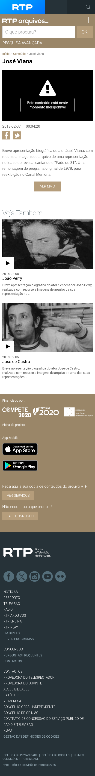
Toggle (88, 7)
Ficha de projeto (13, 425)
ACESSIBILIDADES (16, 689)
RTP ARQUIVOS (14, 616)
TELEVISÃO (11, 604)
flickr (60, 576)
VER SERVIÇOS (18, 495)
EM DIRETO (11, 633)
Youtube (47, 576)
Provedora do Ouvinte (22, 683)
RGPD (7, 731)
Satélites (11, 695)
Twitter (21, 576)
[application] (47, 95)
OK (85, 32)
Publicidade (30, 759)
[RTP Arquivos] (25, 21)
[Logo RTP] (26, 552)
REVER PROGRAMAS (18, 639)
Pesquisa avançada (22, 42)
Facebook (9, 576)
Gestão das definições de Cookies (31, 737)
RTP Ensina (12, 621)
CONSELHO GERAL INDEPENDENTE (29, 707)
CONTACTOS (13, 672)
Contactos (12, 661)
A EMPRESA (12, 701)
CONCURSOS (13, 649)
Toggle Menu (74, 7)
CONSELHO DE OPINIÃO (21, 713)
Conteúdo (19, 53)
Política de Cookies (55, 755)
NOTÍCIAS (10, 592)
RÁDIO (8, 610)
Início (5, 53)
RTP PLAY (10, 627)
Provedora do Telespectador (28, 678)
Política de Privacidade (20, 755)
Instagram (34, 576)
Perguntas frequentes (22, 655)
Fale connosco (20, 516)
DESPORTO (11, 598)
